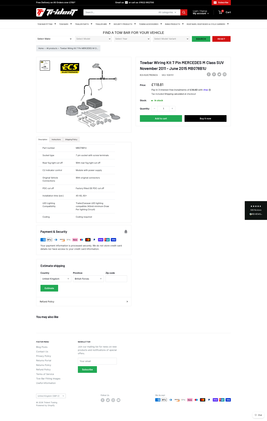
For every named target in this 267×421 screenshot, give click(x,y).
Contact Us (42, 351)
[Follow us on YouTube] (118, 400)
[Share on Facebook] (209, 74)
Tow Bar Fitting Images (48, 378)
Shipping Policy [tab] (71, 139)
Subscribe (223, 2)
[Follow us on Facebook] (103, 400)
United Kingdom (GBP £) (49, 396)
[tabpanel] (83, 182)
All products (51, 48)
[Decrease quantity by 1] (154, 108)
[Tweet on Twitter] (219, 74)
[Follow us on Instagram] (113, 400)
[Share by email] (225, 74)
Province (77, 272)
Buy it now (205, 118)
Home (41, 48)
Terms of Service (45, 374)
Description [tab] (42, 139)
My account (200, 13)
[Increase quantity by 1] (172, 108)
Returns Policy (43, 365)
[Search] (183, 12)
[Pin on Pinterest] (214, 74)
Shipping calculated (174, 93)
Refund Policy (47, 301)
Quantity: (145, 108)
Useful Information (46, 383)
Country (44, 272)
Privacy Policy (43, 356)
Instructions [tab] (56, 139)
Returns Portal (43, 360)
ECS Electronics (149, 75)
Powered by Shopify (45, 405)
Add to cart (161, 118)
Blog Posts (41, 347)
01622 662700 (146, 2)
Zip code (110, 272)
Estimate (49, 288)
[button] (256, 210)
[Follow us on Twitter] (108, 400)
